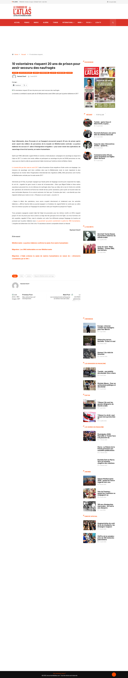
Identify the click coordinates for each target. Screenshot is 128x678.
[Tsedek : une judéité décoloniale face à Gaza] (89, 372)
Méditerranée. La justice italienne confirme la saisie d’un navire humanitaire (40, 243)
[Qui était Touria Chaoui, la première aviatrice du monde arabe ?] (89, 236)
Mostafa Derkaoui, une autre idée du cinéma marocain (105, 134)
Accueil (17, 22)
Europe (36, 72)
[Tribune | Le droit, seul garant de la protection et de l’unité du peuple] (89, 417)
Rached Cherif (21, 76)
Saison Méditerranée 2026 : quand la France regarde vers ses (106, 480)
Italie (21, 276)
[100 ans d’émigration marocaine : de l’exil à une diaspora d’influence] (89, 506)
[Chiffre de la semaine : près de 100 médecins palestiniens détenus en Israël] (89, 538)
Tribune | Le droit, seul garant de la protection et (106, 417)
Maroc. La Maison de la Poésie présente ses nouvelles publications (106, 448)
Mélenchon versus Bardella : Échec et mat (106, 340)
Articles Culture (103, 232)
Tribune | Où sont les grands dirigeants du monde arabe (106, 404)
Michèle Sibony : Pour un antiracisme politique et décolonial (107, 385)
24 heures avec (102, 457)
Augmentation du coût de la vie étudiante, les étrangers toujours (106, 525)
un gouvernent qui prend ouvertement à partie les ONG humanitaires (58, 221)
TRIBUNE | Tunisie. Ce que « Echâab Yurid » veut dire (33, 2)
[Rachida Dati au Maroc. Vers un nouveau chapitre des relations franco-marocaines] (89, 462)
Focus (88, 22)
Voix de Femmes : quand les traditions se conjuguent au (106, 493)
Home (16, 54)
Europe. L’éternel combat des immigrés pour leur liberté (106, 327)
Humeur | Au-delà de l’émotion (105, 353)
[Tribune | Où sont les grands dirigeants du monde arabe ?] (89, 404)
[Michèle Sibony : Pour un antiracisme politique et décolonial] (89, 385)
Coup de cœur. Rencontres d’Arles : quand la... (104, 145)
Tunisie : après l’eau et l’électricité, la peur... (102, 123)
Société (69, 72)
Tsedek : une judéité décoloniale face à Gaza (107, 372)
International (68, 22)
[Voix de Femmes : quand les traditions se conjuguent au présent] (89, 493)
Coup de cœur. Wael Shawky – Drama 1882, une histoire (106, 248)
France (26, 22)
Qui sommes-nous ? (59, 673)
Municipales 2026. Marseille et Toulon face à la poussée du (107, 436)
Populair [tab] (100, 115)
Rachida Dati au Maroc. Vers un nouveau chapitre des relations (106, 461)
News (79, 22)
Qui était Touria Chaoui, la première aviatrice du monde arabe (107, 235)
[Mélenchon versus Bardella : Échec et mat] (89, 341)
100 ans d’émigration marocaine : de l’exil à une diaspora (106, 506)
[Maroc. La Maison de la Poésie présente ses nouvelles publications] (89, 449)
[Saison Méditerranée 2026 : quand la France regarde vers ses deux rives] (89, 481)
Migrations (61, 72)
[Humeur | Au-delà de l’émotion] (89, 353)
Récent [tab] (89, 115)
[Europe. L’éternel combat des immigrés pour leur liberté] (89, 328)
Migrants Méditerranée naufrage (44, 276)
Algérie (45, 22)
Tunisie (55, 22)
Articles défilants (25, 72)
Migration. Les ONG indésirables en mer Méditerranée (32, 249)
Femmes (100, 381)
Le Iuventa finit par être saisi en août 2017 (25, 167)
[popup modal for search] (113, 22)
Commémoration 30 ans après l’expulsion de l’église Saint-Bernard (104, 156)
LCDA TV (98, 22)
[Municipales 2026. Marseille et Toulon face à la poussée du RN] (89, 436)
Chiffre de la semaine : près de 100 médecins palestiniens (106, 538)
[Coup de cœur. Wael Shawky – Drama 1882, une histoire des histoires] (89, 249)
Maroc (36, 22)
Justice (53, 72)
